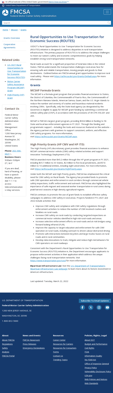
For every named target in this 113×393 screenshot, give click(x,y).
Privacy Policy (91, 367)
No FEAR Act (90, 359)
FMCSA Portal (8, 356)
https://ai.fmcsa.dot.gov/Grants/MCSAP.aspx (56, 136)
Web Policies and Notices (96, 379)
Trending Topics (60, 359)
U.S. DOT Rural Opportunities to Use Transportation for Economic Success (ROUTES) (16, 71)
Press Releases (29, 344)
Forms (56, 352)
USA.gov (88, 375)
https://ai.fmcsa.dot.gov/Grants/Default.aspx (75, 76)
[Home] (29, 14)
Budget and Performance (96, 344)
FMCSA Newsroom (31, 340)
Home (5, 29)
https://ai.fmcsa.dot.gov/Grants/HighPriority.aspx (58, 169)
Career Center (59, 340)
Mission (14, 29)
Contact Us (58, 356)
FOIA (87, 352)
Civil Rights (89, 348)
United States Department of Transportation (23, 5)
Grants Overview (12, 38)
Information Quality (93, 356)
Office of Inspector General (97, 363)
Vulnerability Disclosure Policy (98, 371)
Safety (5, 348)
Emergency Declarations (34, 348)
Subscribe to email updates (95, 300)
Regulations (7, 344)
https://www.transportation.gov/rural (48, 260)
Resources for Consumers (64, 348)
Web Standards (91, 383)
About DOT (90, 340)
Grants (23, 29)
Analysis (5, 352)
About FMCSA (8, 340)
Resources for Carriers (63, 344)
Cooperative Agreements (9, 46)
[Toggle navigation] (107, 12)
